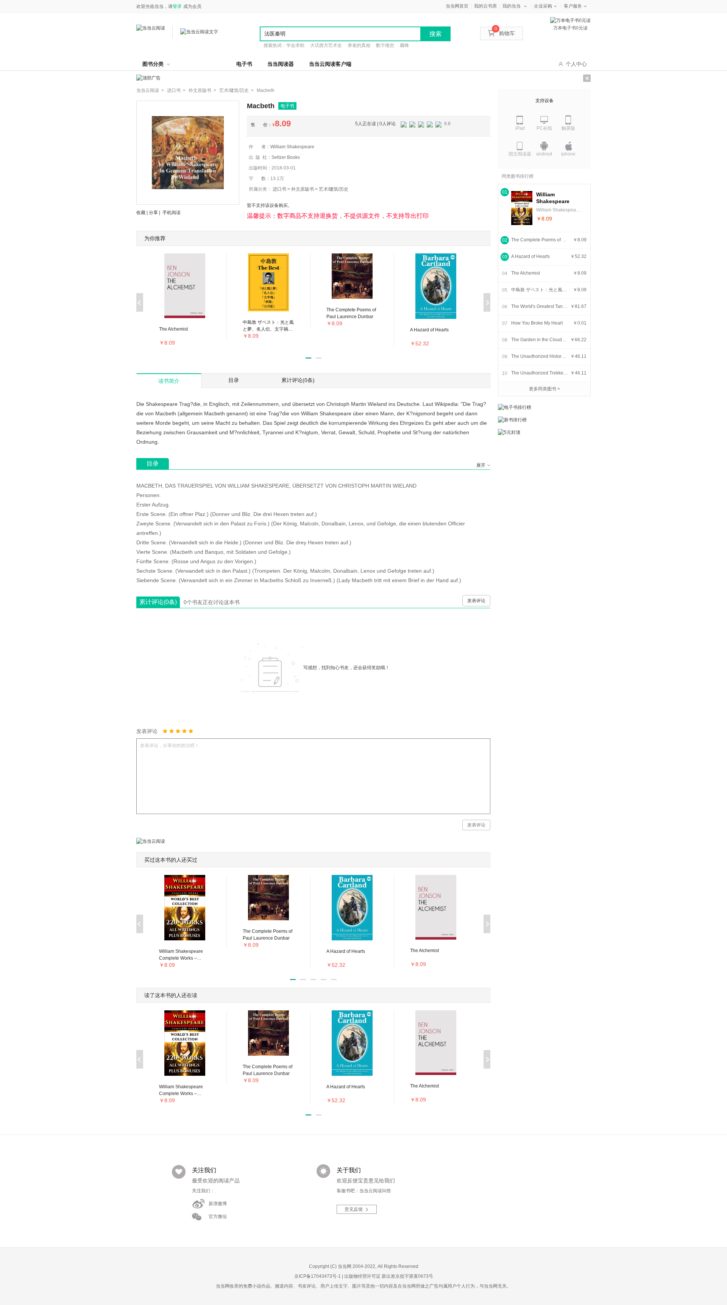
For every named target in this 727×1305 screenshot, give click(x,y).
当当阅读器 (280, 64)
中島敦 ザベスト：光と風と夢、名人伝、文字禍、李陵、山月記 (539, 289)
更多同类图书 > (544, 389)
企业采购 (543, 6)
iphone (568, 154)
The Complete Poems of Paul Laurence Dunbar (539, 239)
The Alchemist (525, 273)
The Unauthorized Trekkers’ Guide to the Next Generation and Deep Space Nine (539, 373)
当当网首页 (457, 6)
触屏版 (568, 128)
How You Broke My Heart (537, 323)
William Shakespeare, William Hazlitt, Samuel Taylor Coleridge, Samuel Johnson (559, 210)
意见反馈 (354, 1209)
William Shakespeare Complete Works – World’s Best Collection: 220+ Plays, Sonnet (557, 198)
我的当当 (511, 6)
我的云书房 (485, 6)
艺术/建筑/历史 (333, 189)
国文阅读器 (520, 154)
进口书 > (176, 90)
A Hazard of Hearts (530, 256)
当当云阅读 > (150, 90)
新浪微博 (218, 1203)
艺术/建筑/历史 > (236, 90)
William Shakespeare (292, 146)
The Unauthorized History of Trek (539, 356)
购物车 (505, 33)
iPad (520, 128)
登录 (177, 6)
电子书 (244, 64)
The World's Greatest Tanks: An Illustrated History (539, 306)
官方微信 (218, 1216)
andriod (544, 154)
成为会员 (192, 6)
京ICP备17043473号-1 (317, 1276)
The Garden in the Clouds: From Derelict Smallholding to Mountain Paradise (539, 339)
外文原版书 (302, 189)
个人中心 (576, 64)
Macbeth (266, 90)
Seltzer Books (285, 157)
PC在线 (544, 128)
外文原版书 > (202, 90)
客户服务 (573, 6)
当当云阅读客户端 (330, 64)
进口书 (279, 189)
